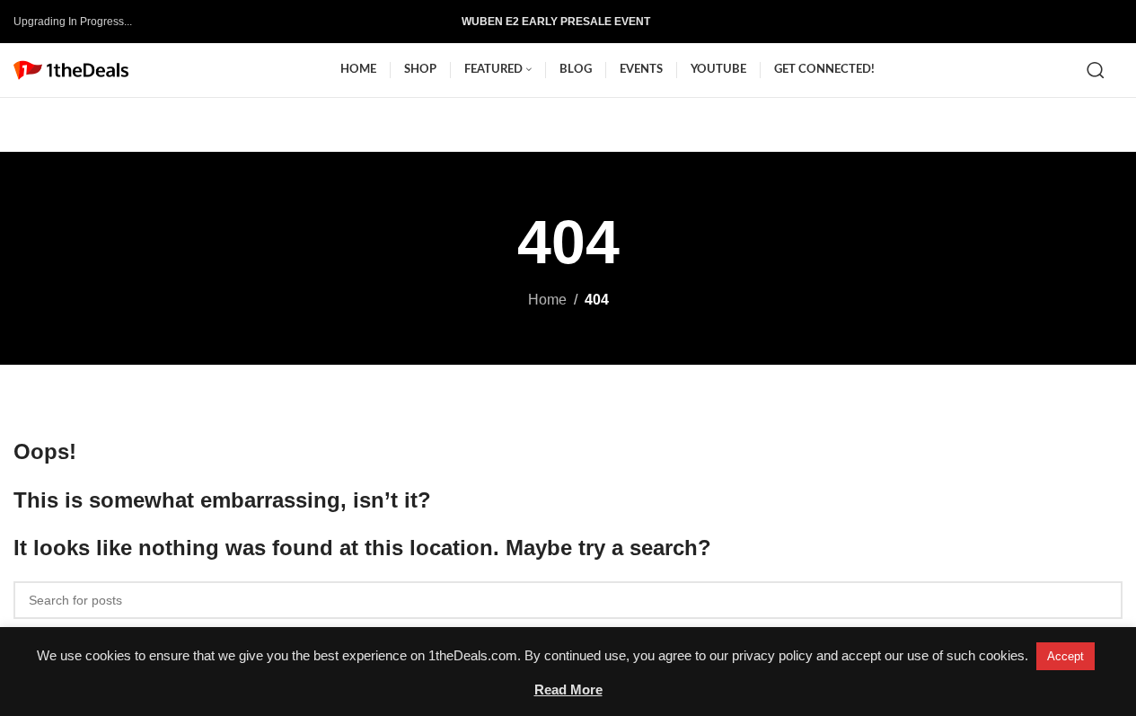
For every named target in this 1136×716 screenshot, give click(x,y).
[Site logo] (70, 68)
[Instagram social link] (1022, 21)
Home (547, 299)
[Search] (1096, 70)
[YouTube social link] (1050, 21)
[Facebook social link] (993, 21)
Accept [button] (1065, 656)
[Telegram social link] (1108, 21)
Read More (568, 689)
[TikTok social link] (1079, 21)
